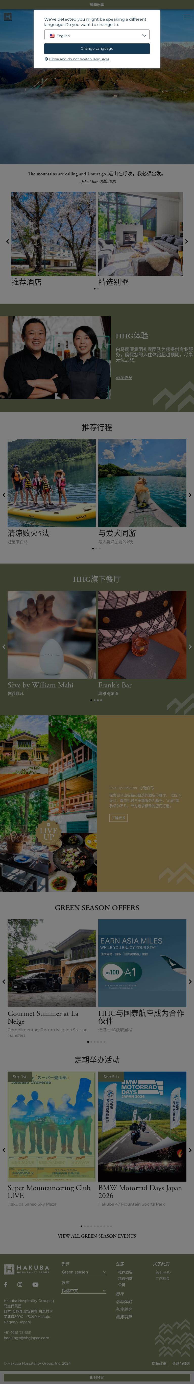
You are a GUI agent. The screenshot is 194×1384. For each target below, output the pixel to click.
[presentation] (7, 241)
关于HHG (163, 1272)
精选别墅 (125, 1278)
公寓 (121, 1285)
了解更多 (118, 817)
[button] (94, 288)
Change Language (97, 48)
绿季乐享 (97, 4)
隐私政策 (159, 1363)
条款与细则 (181, 1363)
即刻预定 (97, 1377)
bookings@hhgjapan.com (26, 1338)
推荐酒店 (125, 1272)
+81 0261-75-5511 (17, 1332)
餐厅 (120, 1295)
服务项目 (124, 1317)
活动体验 (124, 1302)
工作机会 (162, 1278)
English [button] (63, 36)
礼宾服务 (124, 1310)
